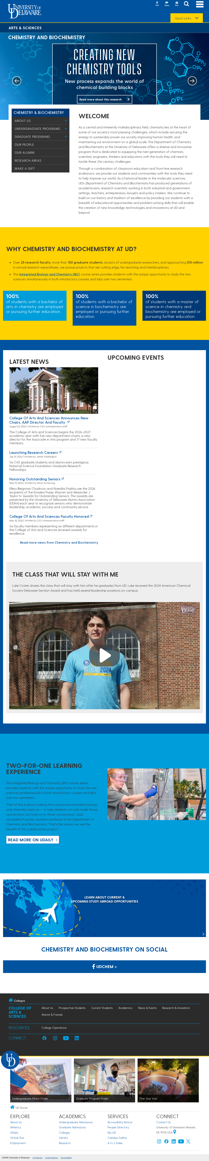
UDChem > (106, 966)
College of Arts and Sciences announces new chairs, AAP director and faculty (48, 420)
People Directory (118, 1127)
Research (65, 1143)
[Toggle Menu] (65, 120)
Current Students (102, 1008)
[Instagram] (159, 1142)
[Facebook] (166, 1142)
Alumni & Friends (52, 1014)
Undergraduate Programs (37, 128)
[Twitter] (188, 1142)
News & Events (147, 1008)
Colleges (64, 1132)
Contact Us (163, 1122)
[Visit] (157, 4)
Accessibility (66, 1158)
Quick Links (183, 18)
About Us (23, 120)
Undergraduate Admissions (76, 1122)
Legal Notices (51, 1158)
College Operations (54, 1027)
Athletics (15, 1127)
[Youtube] (181, 1142)
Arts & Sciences (25, 28)
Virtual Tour (17, 1137)
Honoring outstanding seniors (34, 479)
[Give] (176, 4)
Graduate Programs (32, 136)
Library (63, 1137)
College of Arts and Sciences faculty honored (49, 516)
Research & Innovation (176, 1008)
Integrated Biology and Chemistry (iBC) (49, 274)
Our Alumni (24, 152)
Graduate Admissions (72, 1127)
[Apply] (167, 4)
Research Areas (28, 160)
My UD (112, 1132)
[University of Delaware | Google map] (174, 1132)
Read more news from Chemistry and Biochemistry (59, 542)
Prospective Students (72, 1008)
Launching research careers (33, 452)
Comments (37, 1158)
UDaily (14, 1132)
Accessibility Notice (120, 1122)
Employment (18, 1143)
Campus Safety (117, 1137)
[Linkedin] (174, 1142)
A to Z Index (115, 1143)
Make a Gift (25, 168)
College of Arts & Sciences (20, 1012)
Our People (24, 144)
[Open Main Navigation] (199, 4)
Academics (125, 1008)
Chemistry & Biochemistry (39, 112)
